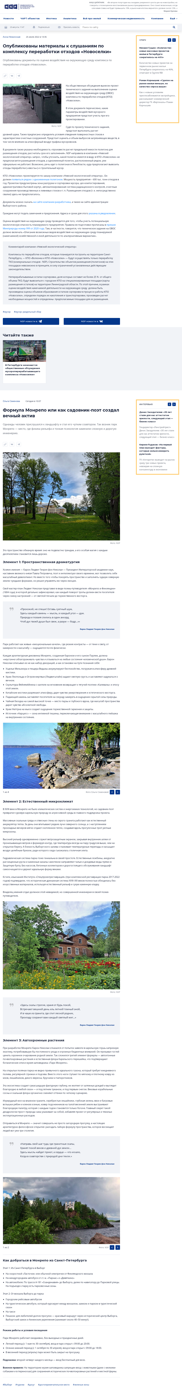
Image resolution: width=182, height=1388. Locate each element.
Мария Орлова (170, 11)
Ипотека (51, 18)
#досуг (31, 1384)
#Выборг (7, 1384)
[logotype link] (19, 7)
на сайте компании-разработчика (52, 202)
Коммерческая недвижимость (126, 18)
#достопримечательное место (54, 1384)
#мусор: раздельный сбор (27, 311)
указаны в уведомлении (102, 213)
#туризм (19, 1384)
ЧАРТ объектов (30, 18)
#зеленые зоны (81, 1384)
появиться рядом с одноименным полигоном (37, 179)
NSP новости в (28, 321)
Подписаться (43, 27)
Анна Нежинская (11, 36)
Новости (8, 18)
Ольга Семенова (11, 401)
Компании (157, 18)
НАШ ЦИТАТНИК (96, 2)
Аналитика (69, 18)
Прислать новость (71, 27)
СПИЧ (142, 40)
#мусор (7, 311)
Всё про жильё (92, 18)
